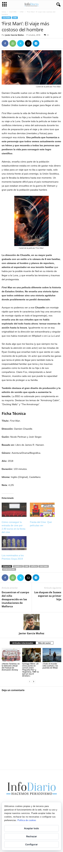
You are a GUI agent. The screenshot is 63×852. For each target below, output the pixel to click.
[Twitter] (20, 43)
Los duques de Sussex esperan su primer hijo (47, 596)
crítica (34, 566)
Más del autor (44, 643)
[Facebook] (5, 43)
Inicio (4, 12)
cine (26, 566)
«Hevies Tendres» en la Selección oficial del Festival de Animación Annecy (11, 666)
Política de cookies (26, 820)
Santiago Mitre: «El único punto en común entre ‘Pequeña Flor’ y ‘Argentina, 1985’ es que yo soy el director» (30, 669)
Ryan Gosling (9, 569)
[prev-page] (29, 681)
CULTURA (12, 12)
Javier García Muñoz (14, 35)
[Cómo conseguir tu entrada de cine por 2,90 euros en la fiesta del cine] (14, 510)
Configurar (31, 844)
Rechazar (31, 836)
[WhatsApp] (12, 43)
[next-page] (33, 681)
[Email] (28, 43)
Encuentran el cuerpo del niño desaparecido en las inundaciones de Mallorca (15, 599)
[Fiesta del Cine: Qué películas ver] (42, 510)
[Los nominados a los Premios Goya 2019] (14, 543)
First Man (44, 566)
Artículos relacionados (22, 643)
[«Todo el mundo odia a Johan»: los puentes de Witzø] (52, 655)
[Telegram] (36, 43)
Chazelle (18, 566)
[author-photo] (31, 622)
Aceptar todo (31, 828)
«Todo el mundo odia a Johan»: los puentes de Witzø (50, 665)
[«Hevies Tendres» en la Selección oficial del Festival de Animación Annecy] (11, 655)
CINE (22, 12)
